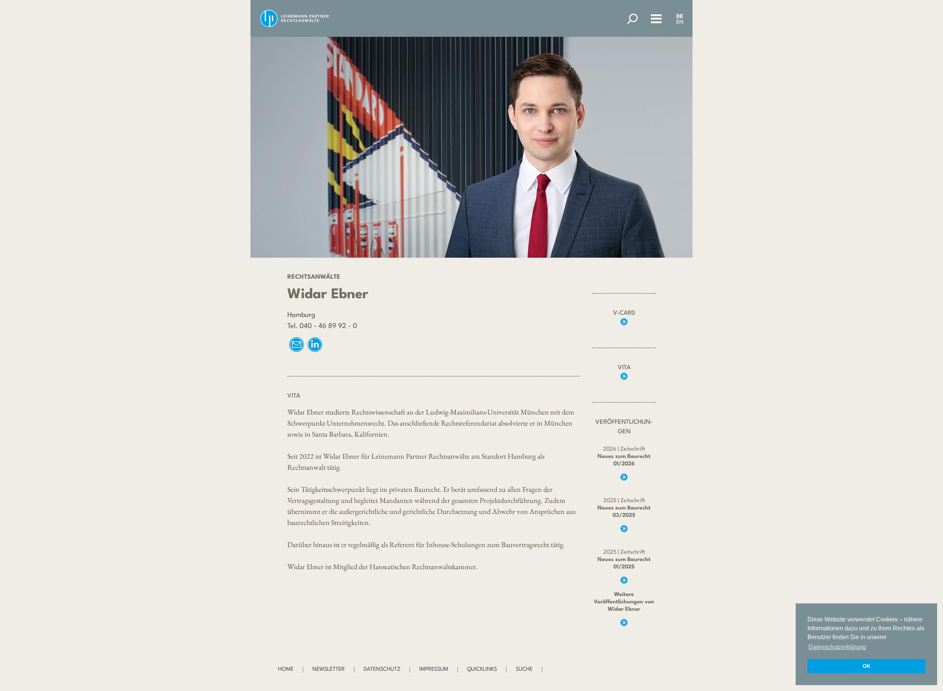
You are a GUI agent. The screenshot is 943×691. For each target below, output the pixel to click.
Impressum (433, 669)
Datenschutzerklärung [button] (837, 647)
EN (679, 22)
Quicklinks (482, 669)
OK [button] (866, 666)
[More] (624, 321)
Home (286, 669)
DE (679, 17)
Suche (524, 669)
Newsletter (328, 669)
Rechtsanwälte (313, 277)
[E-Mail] (296, 344)
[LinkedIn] (315, 344)
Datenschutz (382, 669)
